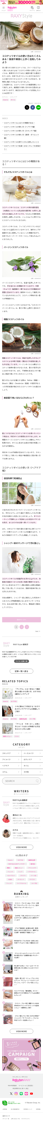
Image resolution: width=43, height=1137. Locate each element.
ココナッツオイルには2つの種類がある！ (19, 123)
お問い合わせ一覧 (15, 1118)
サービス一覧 (6, 1118)
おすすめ (14, 701)
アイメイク (6, 759)
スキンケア (13, 97)
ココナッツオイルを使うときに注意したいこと (21, 142)
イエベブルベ (11, 875)
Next (37, 631)
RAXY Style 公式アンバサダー (16, 864)
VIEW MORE (21, 847)
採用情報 (38, 1109)
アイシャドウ (32, 868)
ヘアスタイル (31, 872)
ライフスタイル (21, 883)
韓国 (8, 868)
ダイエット (21, 879)
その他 (26, 772)
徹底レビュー (7, 736)
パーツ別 (33, 875)
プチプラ (22, 875)
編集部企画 (23, 719)
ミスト (17, 736)
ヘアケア (5, 765)
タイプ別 (32, 719)
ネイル (26, 765)
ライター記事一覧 (21, 661)
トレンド (10, 872)
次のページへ (21, 620)
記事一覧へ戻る (21, 671)
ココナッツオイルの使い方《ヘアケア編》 (20, 127)
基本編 (33, 864)
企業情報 (5, 1109)
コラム (4, 772)
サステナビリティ (26, 1118)
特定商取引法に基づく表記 (20, 1088)
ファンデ (9, 883)
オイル (13, 100)
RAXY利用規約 (12, 1085)
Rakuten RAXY (13, 8)
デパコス (32, 879)
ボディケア (28, 759)
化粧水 (10, 879)
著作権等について (28, 1109)
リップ (20, 872)
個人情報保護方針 (15, 1109)
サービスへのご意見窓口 (26, 1085)
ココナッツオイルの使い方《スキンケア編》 (20, 130)
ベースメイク (29, 753)
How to (5, 100)
